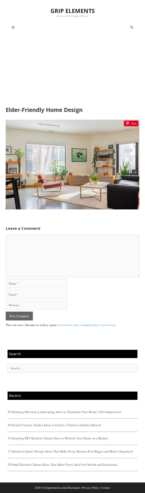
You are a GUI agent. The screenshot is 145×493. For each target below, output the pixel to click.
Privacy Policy (90, 487)
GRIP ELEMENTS (72, 11)
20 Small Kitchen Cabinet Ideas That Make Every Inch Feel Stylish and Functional (62, 464)
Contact (105, 487)
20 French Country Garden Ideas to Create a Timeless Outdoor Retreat (54, 425)
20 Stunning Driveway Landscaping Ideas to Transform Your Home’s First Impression (64, 412)
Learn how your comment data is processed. (87, 325)
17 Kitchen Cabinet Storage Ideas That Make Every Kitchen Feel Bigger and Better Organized (70, 451)
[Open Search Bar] (131, 27)
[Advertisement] (72, 70)
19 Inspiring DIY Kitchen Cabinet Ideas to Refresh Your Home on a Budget (58, 438)
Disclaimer (73, 487)
